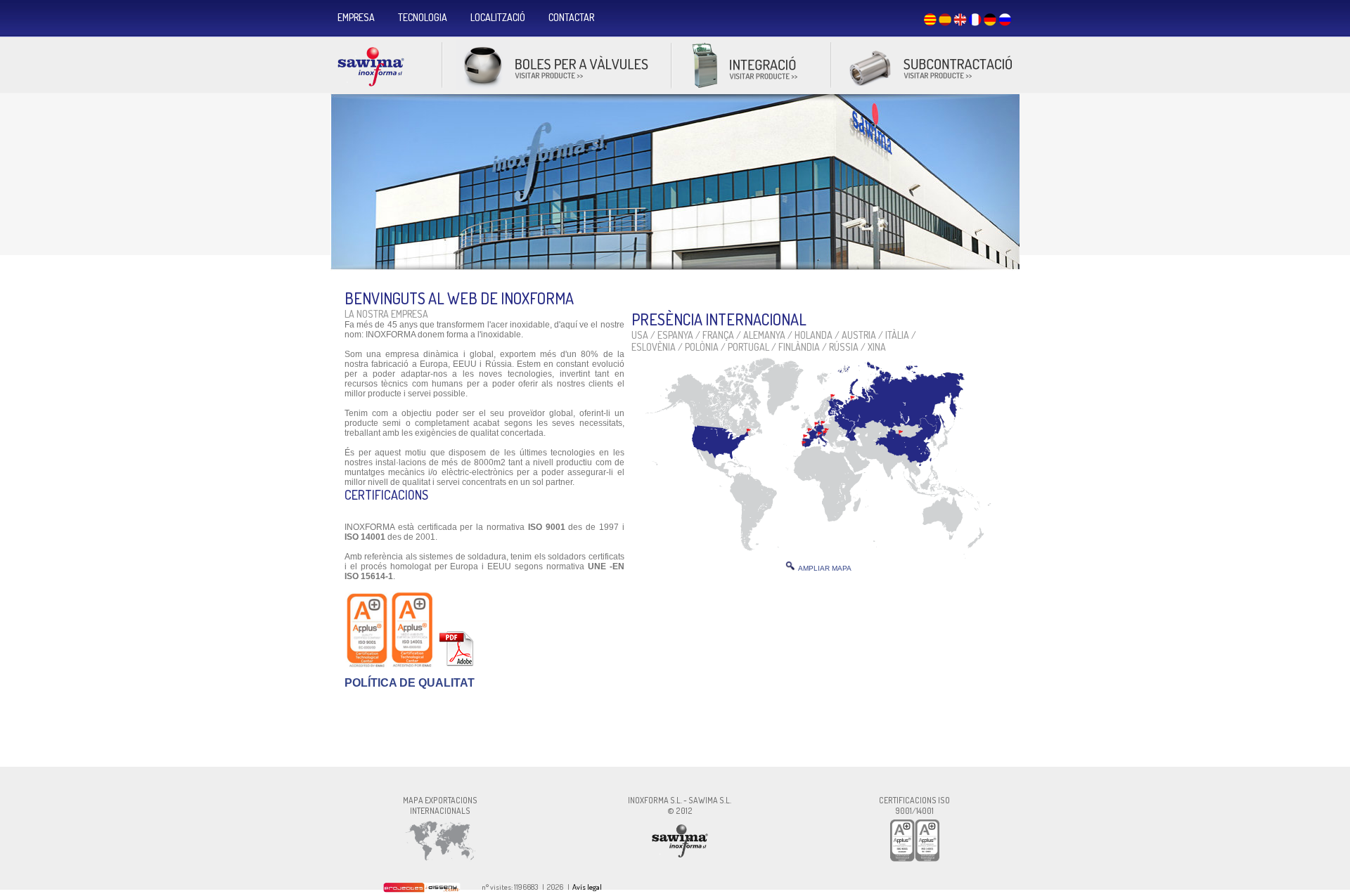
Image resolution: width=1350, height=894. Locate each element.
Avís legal (587, 887)
